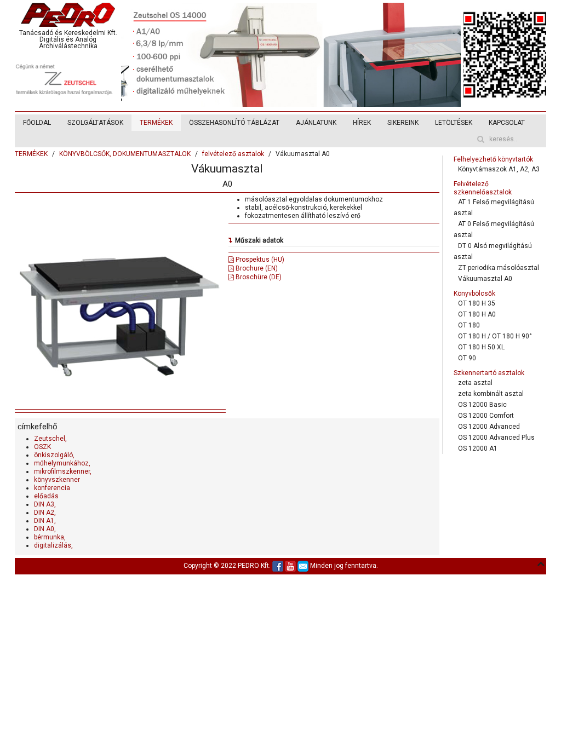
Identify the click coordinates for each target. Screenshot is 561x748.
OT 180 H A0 (477, 314)
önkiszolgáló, (54, 455)
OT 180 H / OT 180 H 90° (495, 336)
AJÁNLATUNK (316, 122)
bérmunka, (50, 537)
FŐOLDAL (37, 122)
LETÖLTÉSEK (453, 122)
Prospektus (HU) (259, 259)
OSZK (42, 447)
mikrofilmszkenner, (62, 471)
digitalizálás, (53, 545)
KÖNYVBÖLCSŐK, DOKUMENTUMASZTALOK (125, 154)
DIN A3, (45, 504)
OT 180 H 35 (476, 303)
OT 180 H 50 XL (481, 347)
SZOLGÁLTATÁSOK (95, 122)
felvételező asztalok (233, 154)
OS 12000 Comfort (486, 415)
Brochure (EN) (256, 268)
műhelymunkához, (62, 463)
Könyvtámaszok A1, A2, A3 (499, 169)
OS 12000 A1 (477, 448)
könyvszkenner (57, 480)
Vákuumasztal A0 (485, 279)
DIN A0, (45, 529)
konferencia (52, 488)
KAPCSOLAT (507, 122)
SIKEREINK (403, 122)
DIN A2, (45, 512)
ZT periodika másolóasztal (498, 268)
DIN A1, (45, 521)
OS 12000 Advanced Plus (496, 437)
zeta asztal (475, 383)
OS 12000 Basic (482, 404)
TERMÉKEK (156, 122)
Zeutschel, (50, 438)
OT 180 (469, 325)
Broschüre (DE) (258, 277)
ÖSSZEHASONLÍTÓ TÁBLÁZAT (234, 122)
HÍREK (362, 122)
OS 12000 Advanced (489, 426)
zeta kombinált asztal (491, 394)
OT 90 (467, 358)
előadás (46, 496)
